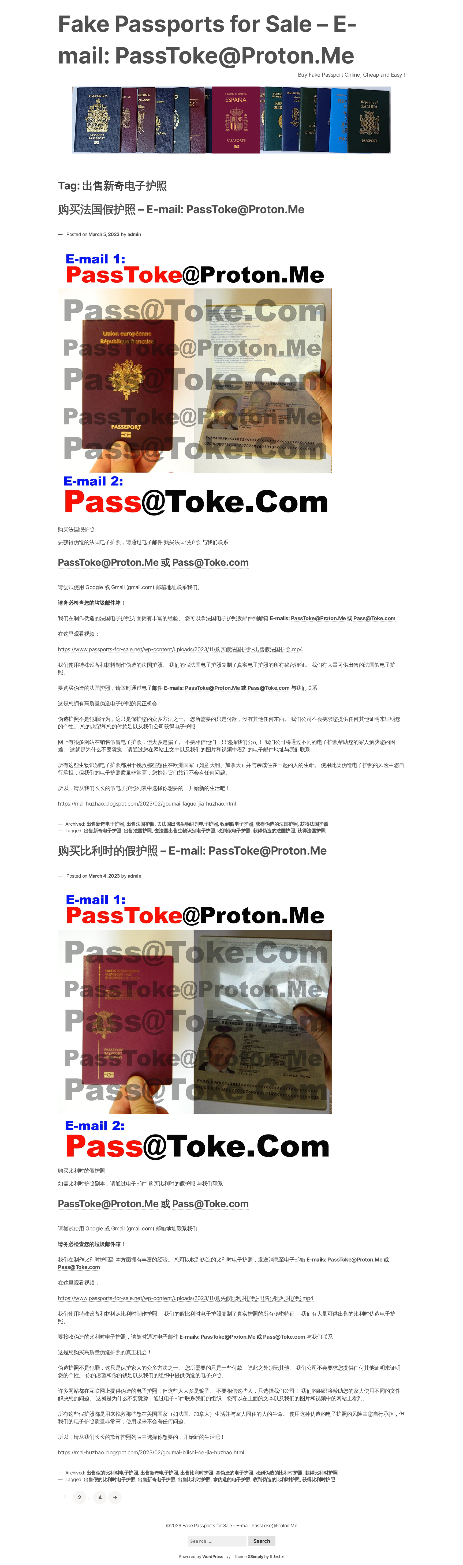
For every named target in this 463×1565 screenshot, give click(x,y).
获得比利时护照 (321, 1473)
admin (134, 234)
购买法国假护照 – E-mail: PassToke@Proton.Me (181, 209)
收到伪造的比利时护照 (279, 1473)
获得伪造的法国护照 (277, 824)
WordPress (212, 1556)
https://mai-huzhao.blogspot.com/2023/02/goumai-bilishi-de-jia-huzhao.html (151, 1452)
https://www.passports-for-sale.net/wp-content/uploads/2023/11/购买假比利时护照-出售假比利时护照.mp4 (185, 1298)
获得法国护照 (314, 824)
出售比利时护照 (196, 1473)
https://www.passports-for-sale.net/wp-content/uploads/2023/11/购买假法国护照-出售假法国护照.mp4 (180, 649)
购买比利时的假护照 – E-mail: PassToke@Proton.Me (192, 850)
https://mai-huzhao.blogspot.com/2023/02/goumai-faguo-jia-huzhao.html (147, 803)
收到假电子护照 (236, 824)
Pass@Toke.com (210, 562)
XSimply (255, 1556)
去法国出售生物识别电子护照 (187, 824)
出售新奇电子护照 (105, 824)
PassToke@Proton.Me (108, 562)
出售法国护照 (140, 824)
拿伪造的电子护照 (234, 1473)
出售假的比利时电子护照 (112, 1473)
